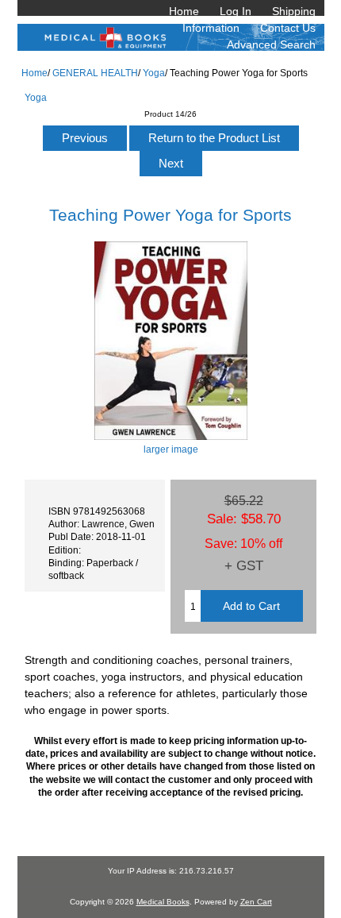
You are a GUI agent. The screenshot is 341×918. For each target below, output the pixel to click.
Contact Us (288, 27)
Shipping (294, 11)
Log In (235, 11)
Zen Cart (256, 901)
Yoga (154, 73)
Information (210, 27)
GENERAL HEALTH (95, 73)
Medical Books (163, 901)
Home (184, 11)
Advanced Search (271, 44)
